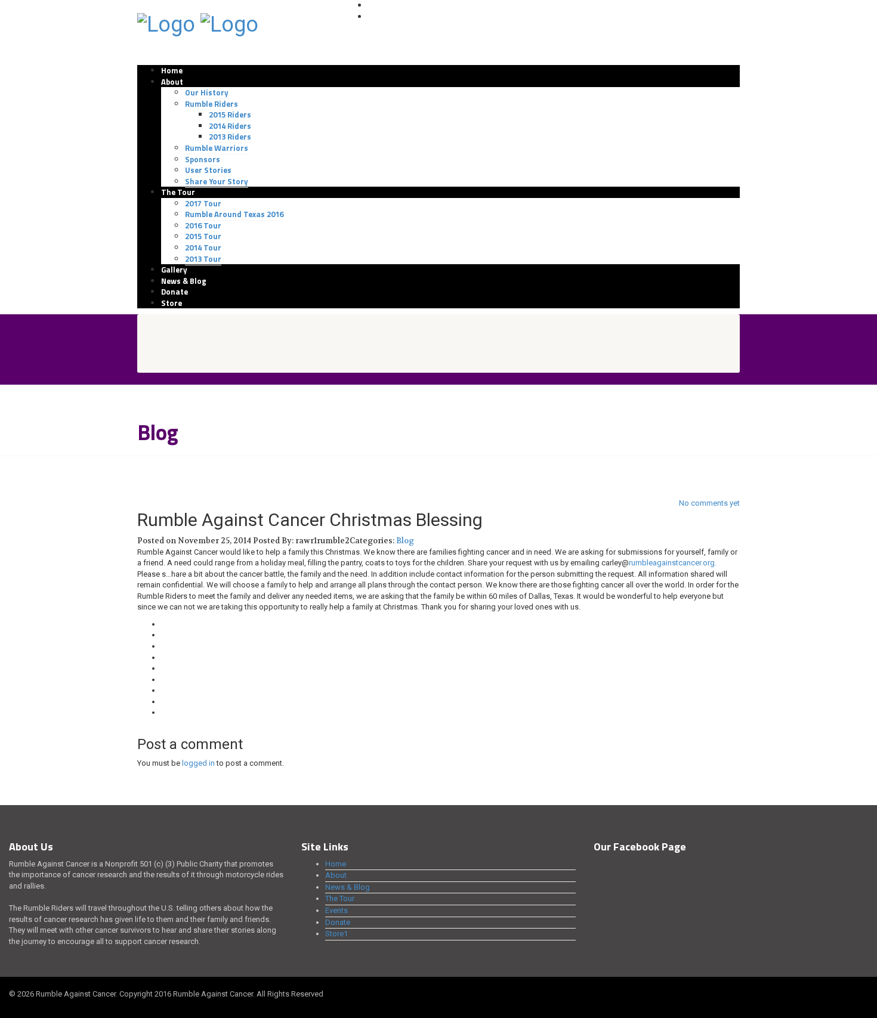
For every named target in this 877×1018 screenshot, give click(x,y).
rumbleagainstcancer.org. (673, 562)
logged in (198, 763)
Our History (206, 92)
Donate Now (390, 17)
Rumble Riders (211, 104)
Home (172, 70)
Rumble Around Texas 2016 (234, 214)
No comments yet (709, 503)
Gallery (174, 270)
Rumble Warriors (216, 148)
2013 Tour (203, 259)
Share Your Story (216, 181)
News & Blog (183, 281)
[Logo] (166, 23)
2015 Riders (230, 114)
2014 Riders (230, 126)
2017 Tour (203, 203)
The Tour (178, 192)
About (172, 82)
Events (336, 910)
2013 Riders (230, 137)
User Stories (208, 170)
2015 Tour (203, 236)
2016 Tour (203, 225)
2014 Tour (203, 247)
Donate (174, 292)
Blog (405, 541)
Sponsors (202, 159)
